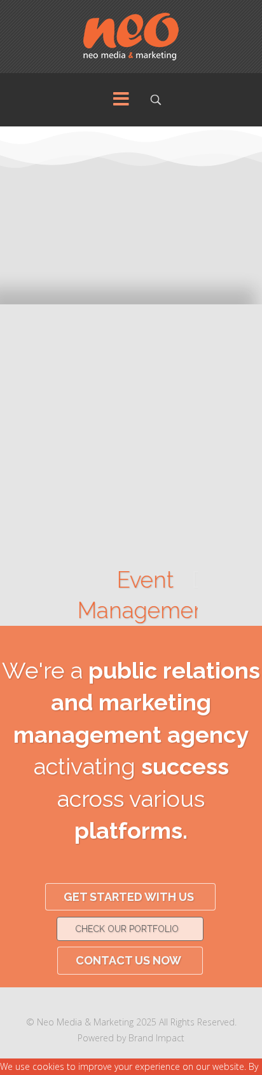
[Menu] (120, 99)
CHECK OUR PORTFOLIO (127, 929)
